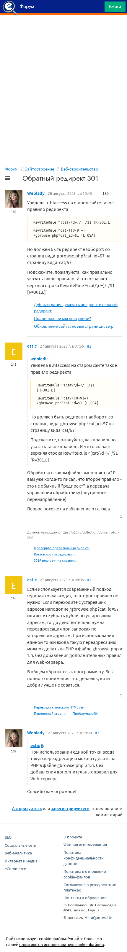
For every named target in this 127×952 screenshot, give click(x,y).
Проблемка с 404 (86, 713)
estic (32, 346)
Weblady (36, 193)
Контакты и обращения (85, 897)
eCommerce (15, 868)
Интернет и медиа (21, 861)
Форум (11, 169)
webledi (38, 359)
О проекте (73, 837)
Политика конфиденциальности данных (84, 858)
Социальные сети (20, 845)
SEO (8, 837)
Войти (115, 6)
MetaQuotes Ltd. (98, 917)
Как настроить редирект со (55, 554)
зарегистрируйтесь (70, 808)
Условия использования (85, 844)
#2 (89, 579)
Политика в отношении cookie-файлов (85, 874)
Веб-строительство (79, 169)
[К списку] (17, 179)
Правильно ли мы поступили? (62, 318)
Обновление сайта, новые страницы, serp (73, 326)
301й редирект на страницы (56, 560)
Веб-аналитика (18, 853)
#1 (89, 346)
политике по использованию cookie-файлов (61, 944)
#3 (97, 733)
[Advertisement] (63, 30)
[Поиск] (98, 8)
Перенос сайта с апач (50, 713)
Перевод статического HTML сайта (61, 707)
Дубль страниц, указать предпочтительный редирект (76, 307)
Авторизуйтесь (27, 808)
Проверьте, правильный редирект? (61, 548)
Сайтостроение (39, 169)
